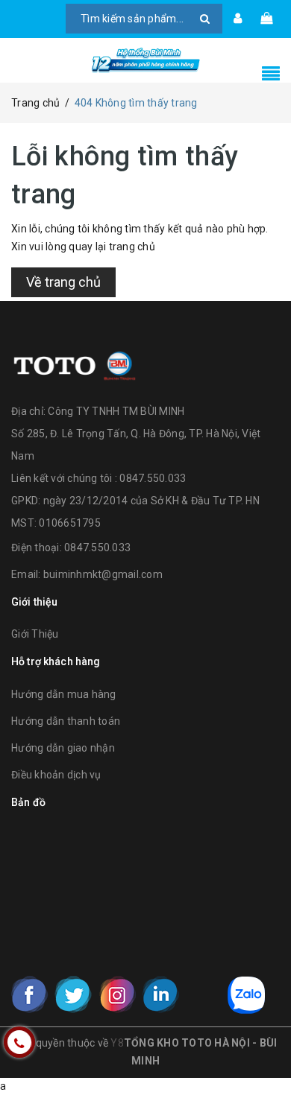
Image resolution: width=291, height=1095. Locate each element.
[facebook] (29, 994)
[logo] (74, 363)
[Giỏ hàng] (266, 19)
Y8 (117, 1043)
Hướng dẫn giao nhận (63, 748)
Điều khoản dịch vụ (56, 775)
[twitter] (73, 994)
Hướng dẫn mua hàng (63, 694)
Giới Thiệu (35, 634)
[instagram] (117, 994)
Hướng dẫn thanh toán (65, 721)
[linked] (160, 994)
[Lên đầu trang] (261, 1050)
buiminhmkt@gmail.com (103, 574)
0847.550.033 (97, 547)
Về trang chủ (63, 282)
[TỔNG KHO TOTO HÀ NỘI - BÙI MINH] (145, 60)
